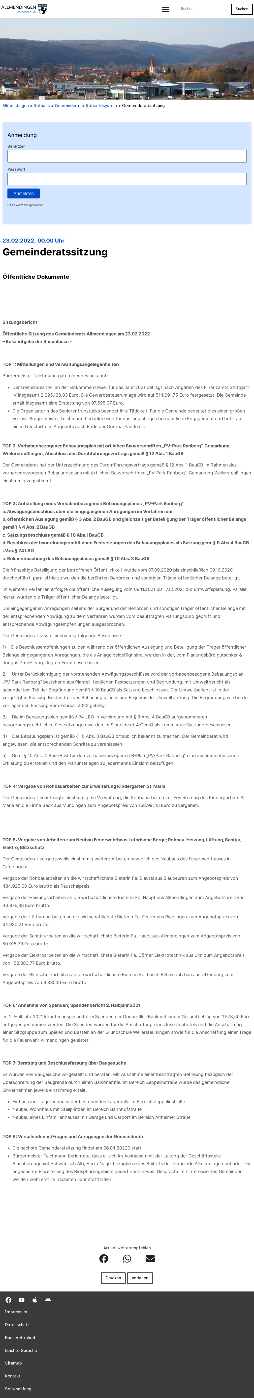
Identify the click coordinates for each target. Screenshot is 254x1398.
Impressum (16, 1312)
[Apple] (35, 1300)
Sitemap (13, 1363)
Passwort (16, 169)
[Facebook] (8, 1300)
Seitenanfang (18, 1389)
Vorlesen (140, 1278)
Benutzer (16, 146)
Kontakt (13, 1376)
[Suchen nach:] (203, 9)
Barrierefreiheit (20, 1338)
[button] (104, 1258)
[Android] (48, 1300)
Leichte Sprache (21, 1350)
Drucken (113, 1278)
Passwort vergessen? (25, 205)
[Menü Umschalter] (165, 9)
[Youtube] (22, 1300)
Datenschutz (17, 1325)
